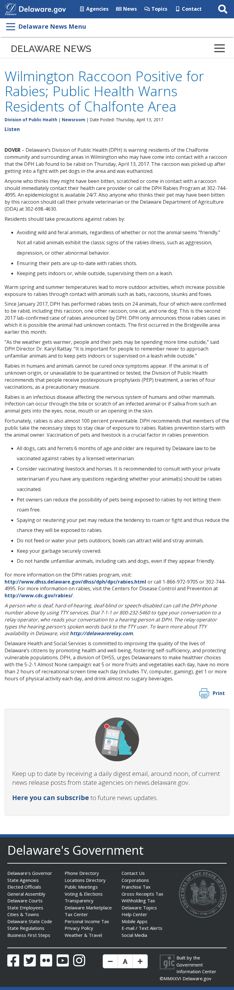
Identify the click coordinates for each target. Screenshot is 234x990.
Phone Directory (82, 873)
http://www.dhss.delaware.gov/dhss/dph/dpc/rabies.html (75, 581)
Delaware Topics (139, 907)
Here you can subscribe (50, 797)
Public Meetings (81, 887)
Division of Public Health (31, 119)
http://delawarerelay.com (101, 633)
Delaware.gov (197, 978)
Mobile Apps (134, 921)
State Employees (25, 907)
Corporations (135, 880)
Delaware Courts (25, 900)
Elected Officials (24, 887)
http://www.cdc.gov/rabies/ (39, 595)
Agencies (96, 8)
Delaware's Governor (29, 873)
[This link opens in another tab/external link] (11, 8)
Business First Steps (28, 935)
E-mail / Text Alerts (142, 928)
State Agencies (23, 880)
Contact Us (133, 873)
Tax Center (76, 914)
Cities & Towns (23, 914)
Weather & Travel (83, 935)
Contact (191, 8)
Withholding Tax (138, 900)
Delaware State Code (29, 921)
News (129, 8)
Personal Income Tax (87, 921)
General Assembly (26, 894)
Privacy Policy (79, 928)
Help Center (134, 914)
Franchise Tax (136, 887)
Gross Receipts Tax (142, 894)
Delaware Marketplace (88, 907)
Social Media (134, 935)
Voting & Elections (84, 894)
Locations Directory (85, 880)
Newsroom (73, 119)
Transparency (79, 900)
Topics (158, 8)
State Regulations (25, 928)
